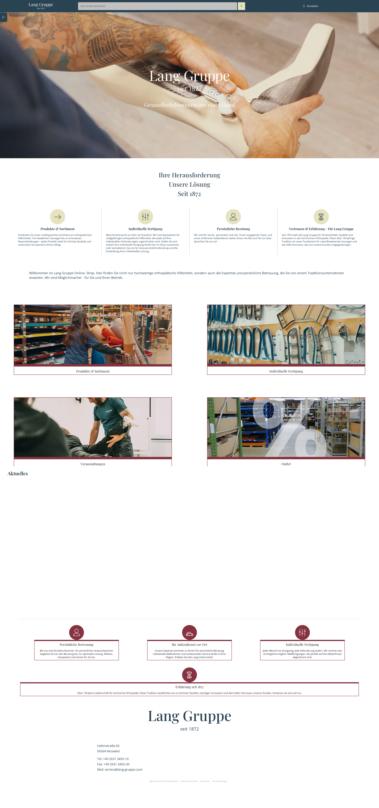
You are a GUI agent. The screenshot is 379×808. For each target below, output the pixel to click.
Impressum (205, 781)
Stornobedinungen (219, 781)
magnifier (241, 6)
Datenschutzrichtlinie (189, 781)
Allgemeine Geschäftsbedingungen (163, 781)
